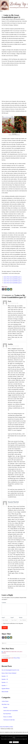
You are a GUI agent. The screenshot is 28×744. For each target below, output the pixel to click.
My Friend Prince (7, 713)
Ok (10, 742)
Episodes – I (4, 685)
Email (12, 617)
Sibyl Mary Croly (5, 704)
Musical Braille (5, 691)
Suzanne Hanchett (13, 502)
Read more (16, 742)
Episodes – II (4, 682)
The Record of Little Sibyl (9, 719)
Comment (4, 602)
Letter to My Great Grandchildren (10, 710)
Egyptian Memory (6, 688)
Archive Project (5, 701)
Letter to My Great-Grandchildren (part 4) (12, 282)
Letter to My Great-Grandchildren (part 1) (12, 277)
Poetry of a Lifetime (7, 716)
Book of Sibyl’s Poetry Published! (9, 673)
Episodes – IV (5, 676)
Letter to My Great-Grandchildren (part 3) (12, 280)
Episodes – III (5, 679)
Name (3, 617)
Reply (4, 305)
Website (20, 617)
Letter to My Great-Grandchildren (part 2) (12, 278)
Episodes (5, 707)
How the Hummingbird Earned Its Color (10, 670)
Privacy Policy (17, 657)
